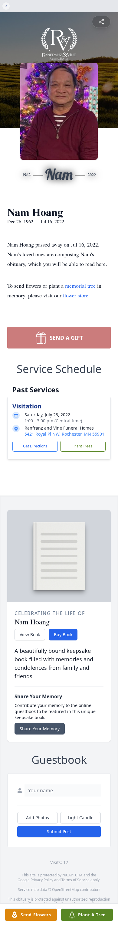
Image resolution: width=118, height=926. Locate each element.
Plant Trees (83, 446)
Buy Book (63, 634)
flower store (75, 295)
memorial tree (80, 285)
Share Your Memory (40, 728)
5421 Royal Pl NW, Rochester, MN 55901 (64, 434)
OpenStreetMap (65, 889)
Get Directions (35, 446)
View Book (30, 634)
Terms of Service (75, 879)
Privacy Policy (42, 879)
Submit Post (59, 831)
